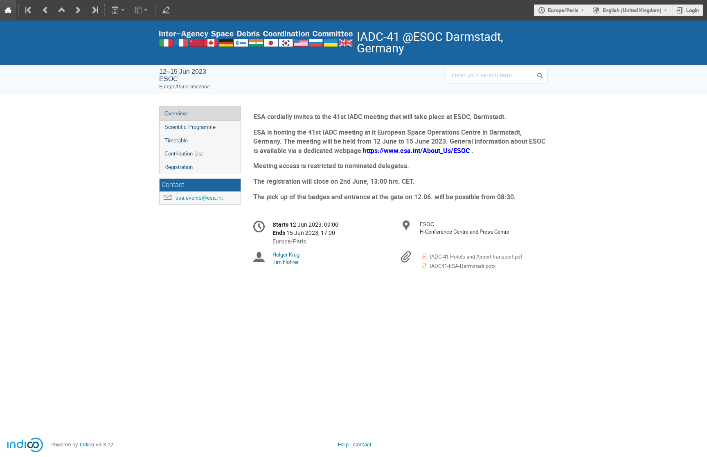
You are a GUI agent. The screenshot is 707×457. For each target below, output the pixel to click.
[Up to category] (62, 10)
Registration (178, 167)
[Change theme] (141, 10)
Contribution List (183, 154)
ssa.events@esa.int (199, 197)
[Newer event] (78, 10)
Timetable (176, 140)
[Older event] (45, 10)
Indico (87, 444)
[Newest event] (94, 10)
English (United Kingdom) (632, 10)
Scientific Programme (190, 127)
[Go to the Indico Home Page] (8, 10)
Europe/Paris (563, 10)
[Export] (118, 10)
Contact (362, 444)
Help (343, 444)
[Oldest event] (29, 10)
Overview (175, 113)
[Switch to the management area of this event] (166, 10)
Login (692, 10)
